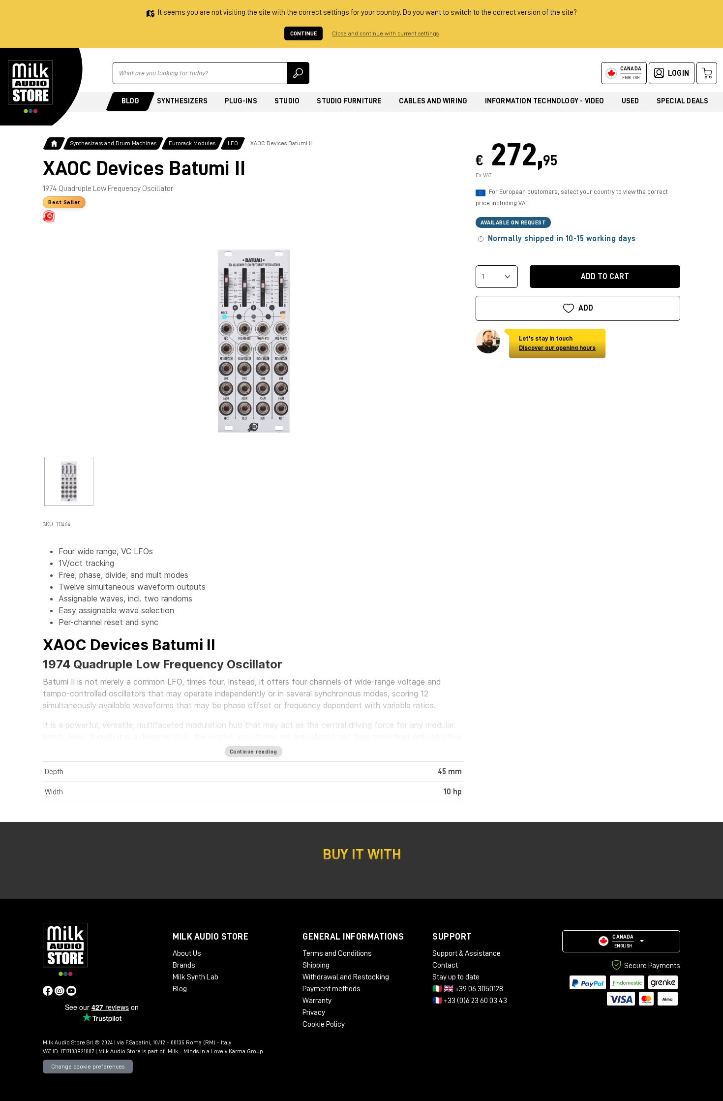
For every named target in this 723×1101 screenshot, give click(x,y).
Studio (287, 101)
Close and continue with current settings (385, 33)
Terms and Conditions (337, 953)
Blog (130, 101)
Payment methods (331, 989)
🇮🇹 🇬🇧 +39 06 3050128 (467, 989)
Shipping (316, 965)
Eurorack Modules (192, 143)
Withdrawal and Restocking (345, 977)
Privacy (313, 1012)
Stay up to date (456, 977)
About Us (187, 953)
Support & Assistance (466, 953)
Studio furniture (349, 101)
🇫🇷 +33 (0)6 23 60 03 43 (469, 1001)
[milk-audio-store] (30, 87)
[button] (621, 941)
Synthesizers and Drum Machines (113, 143)
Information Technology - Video (544, 101)
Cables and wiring (433, 101)
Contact (445, 965)
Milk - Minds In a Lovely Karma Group (215, 1051)
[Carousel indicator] (68, 481)
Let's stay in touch (557, 343)
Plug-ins (241, 101)
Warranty (316, 1001)
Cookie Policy (323, 1024)
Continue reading (253, 752)
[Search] (298, 73)
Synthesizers (182, 101)
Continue (303, 33)
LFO (233, 143)
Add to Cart (605, 277)
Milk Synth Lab (195, 977)
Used (630, 101)
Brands (184, 965)
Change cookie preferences (87, 1067)
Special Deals (683, 101)
